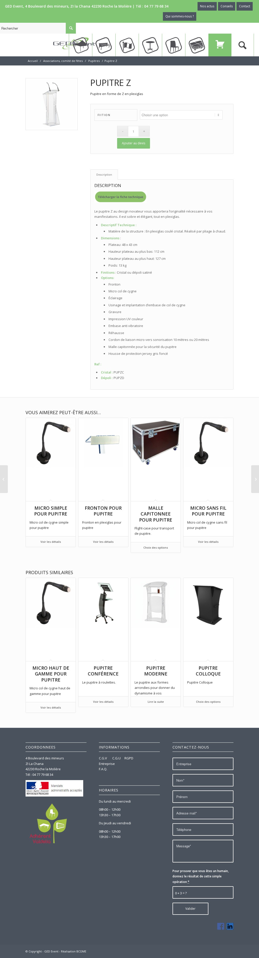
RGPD (128, 758)
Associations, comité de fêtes (63, 61)
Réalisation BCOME (73, 951)
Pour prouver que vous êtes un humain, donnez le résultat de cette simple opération (200, 876)
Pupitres (94, 61)
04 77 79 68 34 (156, 6)
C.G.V (103, 758)
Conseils (227, 6)
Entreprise (107, 763)
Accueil (33, 61)
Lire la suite (156, 702)
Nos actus (207, 6)
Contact (244, 6)
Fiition (104, 115)
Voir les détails (50, 542)
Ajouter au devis (133, 143)
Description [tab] (104, 174)
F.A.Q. (103, 769)
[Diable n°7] (4, 479)
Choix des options (155, 547)
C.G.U (116, 758)
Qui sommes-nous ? (179, 16)
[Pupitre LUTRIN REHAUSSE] (255, 479)
